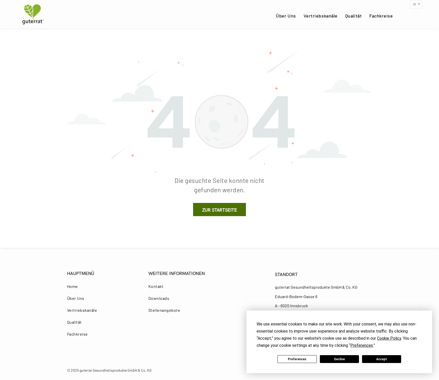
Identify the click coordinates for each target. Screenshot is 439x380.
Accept (381, 359)
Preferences (297, 359)
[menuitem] (286, 15)
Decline (339, 359)
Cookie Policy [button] (389, 338)
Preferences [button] (361, 345)
